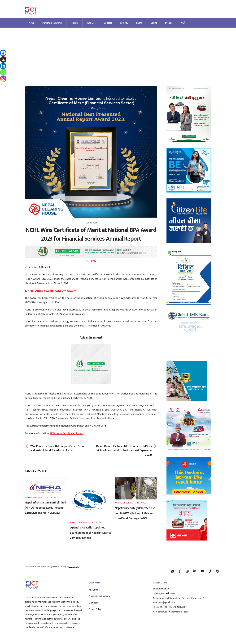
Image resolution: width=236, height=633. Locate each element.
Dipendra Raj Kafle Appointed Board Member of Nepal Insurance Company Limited (90, 532)
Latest (47, 497)
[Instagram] (3, 78)
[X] (3, 59)
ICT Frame (91, 261)
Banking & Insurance (52, 23)
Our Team (93, 603)
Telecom (74, 23)
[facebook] (180, 571)
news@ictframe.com (192, 598)
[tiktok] (210, 571)
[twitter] (172, 571)
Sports (154, 23)
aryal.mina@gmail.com (164, 602)
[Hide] (1, 85)
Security (124, 23)
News (31, 23)
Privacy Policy (95, 609)
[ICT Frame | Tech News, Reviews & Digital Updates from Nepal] (30, 13)
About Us (93, 590)
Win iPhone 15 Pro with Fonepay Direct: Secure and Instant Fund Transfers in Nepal (58, 448)
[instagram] (187, 571)
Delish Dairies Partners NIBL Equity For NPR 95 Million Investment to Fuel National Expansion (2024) (124, 450)
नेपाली (182, 23)
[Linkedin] (3, 66)
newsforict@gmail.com (170, 598)
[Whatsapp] (3, 72)
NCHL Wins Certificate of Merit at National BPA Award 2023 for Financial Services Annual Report (91, 234)
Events (168, 23)
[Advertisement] (118, 51)
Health (139, 23)
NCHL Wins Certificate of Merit (66, 433)
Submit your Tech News (164, 593)
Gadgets (108, 23)
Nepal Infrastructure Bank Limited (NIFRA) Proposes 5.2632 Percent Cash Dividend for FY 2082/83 (45, 507)
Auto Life (91, 23)
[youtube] (202, 571)
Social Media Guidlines (99, 596)
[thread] (217, 571)
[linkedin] (195, 571)
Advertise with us (161, 589)
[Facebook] (3, 53)
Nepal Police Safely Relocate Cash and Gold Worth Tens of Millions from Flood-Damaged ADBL (135, 513)
